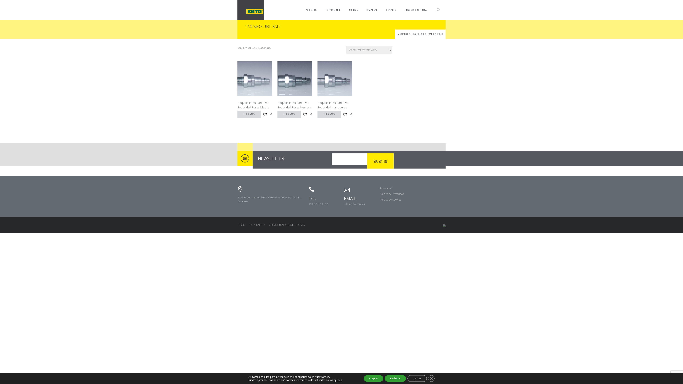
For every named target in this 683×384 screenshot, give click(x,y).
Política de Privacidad (392, 194)
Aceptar (373, 378)
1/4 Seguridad (436, 34)
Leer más (249, 114)
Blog (241, 225)
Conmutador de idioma (416, 10)
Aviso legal (386, 188)
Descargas (371, 10)
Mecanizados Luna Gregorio (412, 34)
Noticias (353, 10)
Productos (311, 10)
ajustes (338, 380)
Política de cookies (390, 199)
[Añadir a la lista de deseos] (264, 114)
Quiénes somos (333, 10)
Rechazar (395, 378)
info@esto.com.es (354, 204)
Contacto (391, 10)
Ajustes (417, 378)
